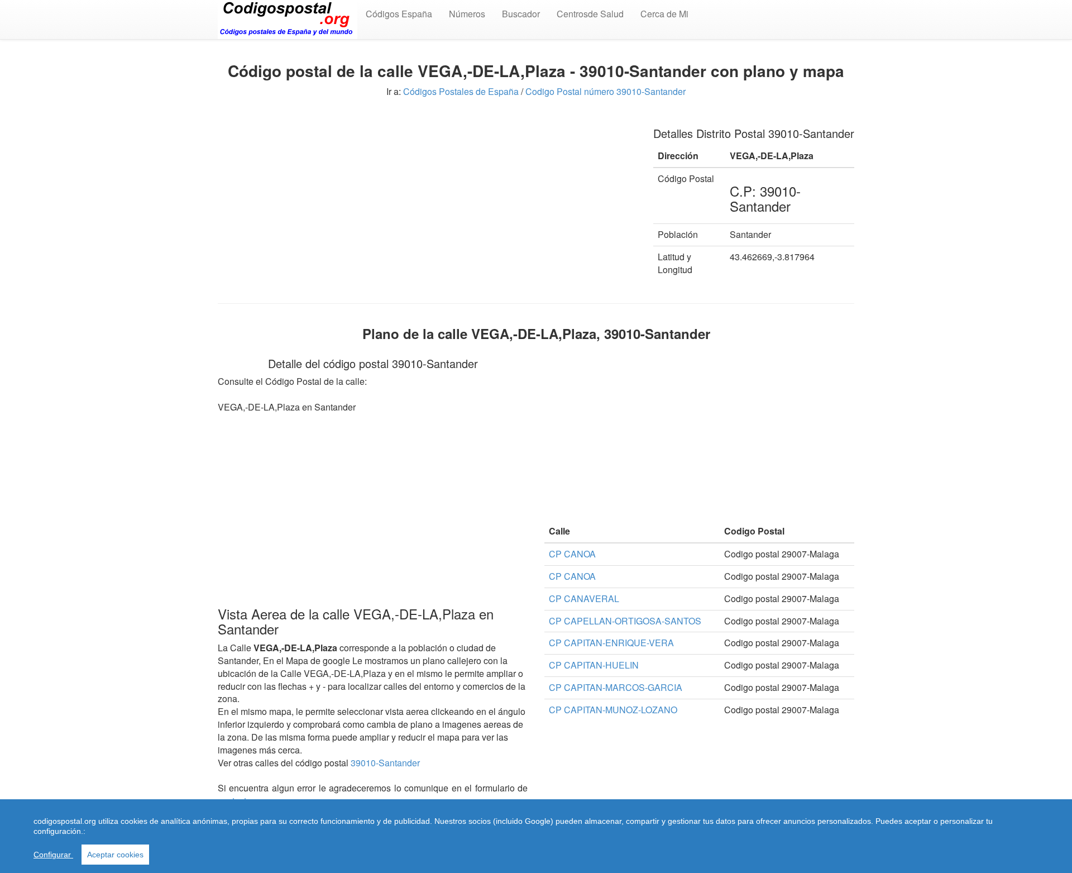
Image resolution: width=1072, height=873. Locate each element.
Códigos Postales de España (461, 91)
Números (467, 13)
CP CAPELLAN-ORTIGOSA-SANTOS (625, 620)
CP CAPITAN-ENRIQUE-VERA (611, 642)
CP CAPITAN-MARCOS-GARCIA (615, 687)
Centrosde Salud (590, 13)
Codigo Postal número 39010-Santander (605, 91)
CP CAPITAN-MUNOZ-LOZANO (613, 709)
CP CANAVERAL (584, 598)
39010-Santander (385, 762)
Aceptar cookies (115, 854)
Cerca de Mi (664, 13)
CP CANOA (572, 553)
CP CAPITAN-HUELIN (594, 665)
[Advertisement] (427, 194)
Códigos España (399, 13)
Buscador (521, 13)
